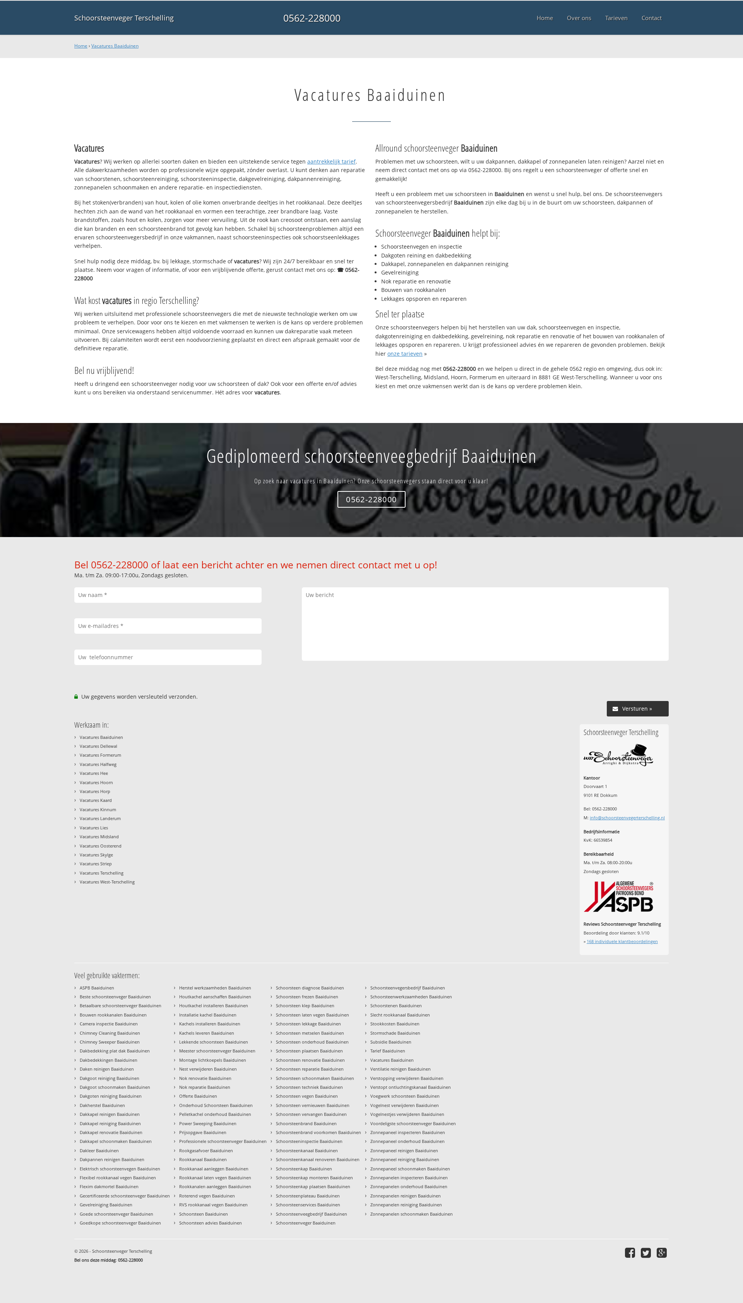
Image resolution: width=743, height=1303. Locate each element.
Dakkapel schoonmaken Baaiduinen (116, 1141)
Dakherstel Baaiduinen (102, 1105)
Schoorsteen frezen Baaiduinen (307, 996)
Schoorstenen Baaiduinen (396, 1005)
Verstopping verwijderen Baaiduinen (406, 1078)
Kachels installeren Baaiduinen (209, 1024)
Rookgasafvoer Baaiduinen (206, 1150)
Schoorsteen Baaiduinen (203, 1214)
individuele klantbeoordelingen (622, 941)
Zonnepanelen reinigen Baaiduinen (405, 1196)
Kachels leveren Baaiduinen (206, 1033)
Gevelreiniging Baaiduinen (106, 1204)
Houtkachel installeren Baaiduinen (213, 1005)
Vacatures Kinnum (98, 809)
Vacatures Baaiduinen (115, 46)
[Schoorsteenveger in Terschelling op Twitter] (647, 1252)
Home (80, 46)
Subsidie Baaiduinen (390, 1042)
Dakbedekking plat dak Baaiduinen (115, 1051)
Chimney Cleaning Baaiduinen (110, 1033)
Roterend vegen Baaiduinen (207, 1196)
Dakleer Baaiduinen (99, 1150)
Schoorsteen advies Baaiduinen (210, 1223)
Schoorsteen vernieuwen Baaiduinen (312, 1105)
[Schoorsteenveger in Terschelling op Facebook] (631, 1252)
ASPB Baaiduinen (97, 988)
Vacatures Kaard (96, 800)
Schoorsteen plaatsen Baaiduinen (309, 1051)
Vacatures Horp (95, 791)
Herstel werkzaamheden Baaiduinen (215, 988)
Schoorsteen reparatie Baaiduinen (310, 1069)
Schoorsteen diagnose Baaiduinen (310, 988)
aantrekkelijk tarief (331, 161)
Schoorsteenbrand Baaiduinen (306, 1123)
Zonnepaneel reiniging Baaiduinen (404, 1159)
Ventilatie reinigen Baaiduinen (400, 1069)
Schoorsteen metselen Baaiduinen (310, 1033)
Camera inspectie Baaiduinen (109, 1024)
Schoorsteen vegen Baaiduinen (307, 1096)
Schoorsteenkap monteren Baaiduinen (314, 1177)
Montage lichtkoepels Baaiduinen (212, 1060)
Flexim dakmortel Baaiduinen (109, 1186)
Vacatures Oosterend (101, 846)
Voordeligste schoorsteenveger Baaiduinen (413, 1123)
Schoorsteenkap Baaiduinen (304, 1169)
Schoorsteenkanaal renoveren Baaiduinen (318, 1159)
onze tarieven (405, 353)
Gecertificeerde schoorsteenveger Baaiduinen (125, 1196)
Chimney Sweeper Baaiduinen (110, 1042)
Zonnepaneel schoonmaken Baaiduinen (410, 1169)
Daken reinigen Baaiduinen (107, 1069)
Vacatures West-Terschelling (107, 882)
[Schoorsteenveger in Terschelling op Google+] (663, 1252)
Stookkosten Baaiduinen (394, 1024)
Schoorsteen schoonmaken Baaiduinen (315, 1078)
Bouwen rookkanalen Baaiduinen (113, 1015)
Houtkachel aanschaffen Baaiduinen (215, 996)
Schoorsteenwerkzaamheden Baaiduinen (411, 996)
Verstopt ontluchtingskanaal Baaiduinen (410, 1087)
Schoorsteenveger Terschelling (124, 17)
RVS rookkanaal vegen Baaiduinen (213, 1204)
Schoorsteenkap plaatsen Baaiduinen (313, 1186)
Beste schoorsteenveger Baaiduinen (115, 996)
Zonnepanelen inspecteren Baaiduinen (409, 1177)
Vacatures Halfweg (98, 764)
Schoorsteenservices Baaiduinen (308, 1204)
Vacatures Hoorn (96, 782)
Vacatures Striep (96, 863)
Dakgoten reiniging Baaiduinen (111, 1096)
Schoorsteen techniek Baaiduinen (309, 1087)
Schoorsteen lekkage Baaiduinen (308, 1024)
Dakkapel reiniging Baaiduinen (110, 1123)
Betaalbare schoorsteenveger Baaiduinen (120, 1005)
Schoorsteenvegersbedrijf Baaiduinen (407, 988)
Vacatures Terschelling (101, 873)
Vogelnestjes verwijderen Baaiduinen (407, 1114)
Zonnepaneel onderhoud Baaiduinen (407, 1141)
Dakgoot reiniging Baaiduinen (109, 1078)
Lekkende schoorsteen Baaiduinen (213, 1042)
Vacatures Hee (94, 773)
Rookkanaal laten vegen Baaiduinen (215, 1177)
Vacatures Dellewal (98, 746)
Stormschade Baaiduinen (395, 1033)
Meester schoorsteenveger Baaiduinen (217, 1051)
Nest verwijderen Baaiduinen (208, 1069)
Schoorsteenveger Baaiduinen (306, 1223)
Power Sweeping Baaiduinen (207, 1123)
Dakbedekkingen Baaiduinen (108, 1060)
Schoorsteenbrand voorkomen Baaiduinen (318, 1132)
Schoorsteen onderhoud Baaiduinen (312, 1042)
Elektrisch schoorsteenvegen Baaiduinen (120, 1169)
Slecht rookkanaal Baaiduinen (400, 1015)
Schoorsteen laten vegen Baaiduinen (312, 1015)
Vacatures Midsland (99, 836)
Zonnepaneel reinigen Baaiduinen (404, 1150)
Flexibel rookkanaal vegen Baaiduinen (118, 1177)
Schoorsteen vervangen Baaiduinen (311, 1114)
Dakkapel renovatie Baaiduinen (111, 1132)
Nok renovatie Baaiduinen (205, 1078)
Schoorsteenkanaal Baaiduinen (307, 1150)
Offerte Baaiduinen (198, 1096)
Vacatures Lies (94, 828)
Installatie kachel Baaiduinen (207, 1015)
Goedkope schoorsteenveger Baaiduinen (120, 1223)
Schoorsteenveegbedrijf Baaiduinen (311, 1214)
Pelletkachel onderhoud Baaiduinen (215, 1114)
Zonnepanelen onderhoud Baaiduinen (408, 1186)
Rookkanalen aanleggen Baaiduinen (215, 1186)
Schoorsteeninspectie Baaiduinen (309, 1141)
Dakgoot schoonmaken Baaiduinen (115, 1087)
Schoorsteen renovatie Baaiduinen (310, 1060)
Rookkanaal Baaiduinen (203, 1159)
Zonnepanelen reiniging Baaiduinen (406, 1204)
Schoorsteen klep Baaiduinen (305, 1005)
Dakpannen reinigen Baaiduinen (112, 1159)
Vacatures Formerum (100, 755)
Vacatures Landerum (100, 818)
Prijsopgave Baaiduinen (202, 1132)
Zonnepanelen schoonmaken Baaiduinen (411, 1214)
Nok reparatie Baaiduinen (204, 1087)
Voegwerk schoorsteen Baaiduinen (405, 1096)
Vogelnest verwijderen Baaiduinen (404, 1105)
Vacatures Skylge (96, 855)
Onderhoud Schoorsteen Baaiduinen (216, 1105)
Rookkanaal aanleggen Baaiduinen (213, 1169)
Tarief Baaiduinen (387, 1051)
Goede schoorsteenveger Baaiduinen (116, 1214)
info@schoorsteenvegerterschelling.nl (627, 817)
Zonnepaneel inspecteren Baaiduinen (407, 1132)
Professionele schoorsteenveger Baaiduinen (223, 1141)
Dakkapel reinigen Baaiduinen (110, 1114)
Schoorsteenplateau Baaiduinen (308, 1196)
